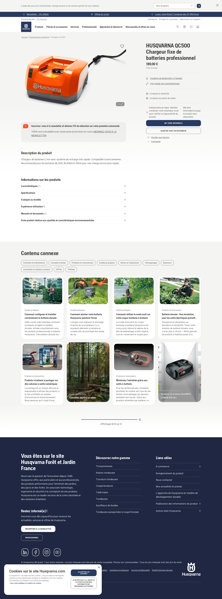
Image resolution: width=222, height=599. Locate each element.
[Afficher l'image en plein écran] (73, 77)
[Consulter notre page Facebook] (36, 552)
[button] (39, 27)
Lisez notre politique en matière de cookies (25, 583)
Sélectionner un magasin (190, 19)
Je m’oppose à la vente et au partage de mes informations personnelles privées (83, 583)
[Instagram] (46, 552)
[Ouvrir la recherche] (178, 27)
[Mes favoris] (191, 27)
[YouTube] (57, 552)
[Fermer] (99, 567)
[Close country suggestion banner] (217, 5)
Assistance (152, 19)
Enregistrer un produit (168, 19)
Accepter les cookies (84, 573)
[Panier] (198, 27)
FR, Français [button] (42, 19)
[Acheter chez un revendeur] (184, 27)
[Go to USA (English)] (199, 6)
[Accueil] (26, 27)
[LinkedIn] (25, 552)
